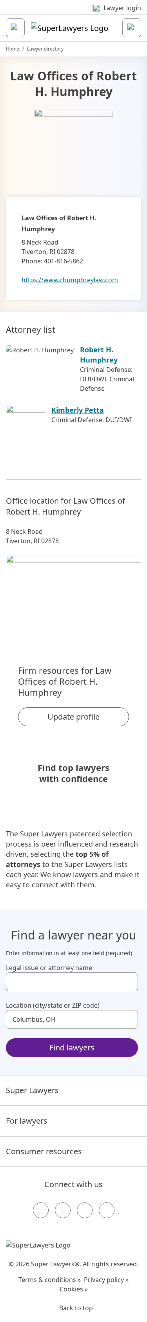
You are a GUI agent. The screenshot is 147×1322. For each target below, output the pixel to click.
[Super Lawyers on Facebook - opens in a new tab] (41, 1210)
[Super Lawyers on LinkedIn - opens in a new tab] (106, 1210)
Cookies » (74, 1289)
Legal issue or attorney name (49, 967)
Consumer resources (44, 1151)
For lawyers (26, 1120)
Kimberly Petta (77, 410)
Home (12, 48)
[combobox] (72, 981)
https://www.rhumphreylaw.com (70, 280)
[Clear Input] (128, 982)
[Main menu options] (15, 27)
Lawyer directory (45, 48)
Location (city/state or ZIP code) (53, 1005)
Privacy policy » (106, 1279)
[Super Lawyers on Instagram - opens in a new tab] (63, 1210)
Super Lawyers (32, 1090)
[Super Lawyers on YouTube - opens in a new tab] (85, 1210)
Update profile (73, 716)
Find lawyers (71, 1047)
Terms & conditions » (49, 1279)
